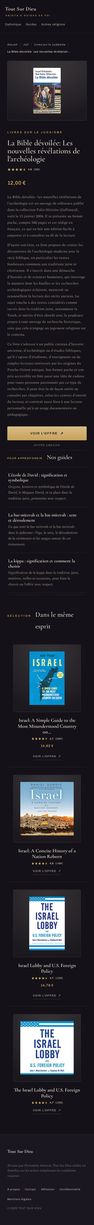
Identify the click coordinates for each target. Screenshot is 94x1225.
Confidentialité (70, 1189)
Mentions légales (19, 1199)
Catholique (13, 24)
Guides (31, 24)
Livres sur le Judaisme (49, 44)
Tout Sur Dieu (28, 11)
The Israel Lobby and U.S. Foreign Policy (47, 1093)
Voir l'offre (47, 433)
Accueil (12, 44)
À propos (13, 1189)
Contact (30, 1189)
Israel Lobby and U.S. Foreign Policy (47, 968)
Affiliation (48, 1189)
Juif (26, 44)
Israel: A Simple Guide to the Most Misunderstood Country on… (47, 726)
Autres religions (53, 24)
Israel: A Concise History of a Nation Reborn (47, 853)
